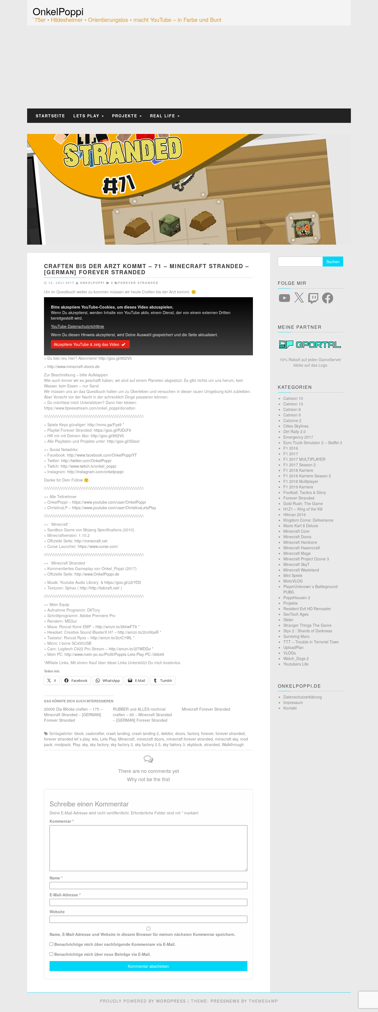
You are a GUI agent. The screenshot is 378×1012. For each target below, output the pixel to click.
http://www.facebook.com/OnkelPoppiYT (102, 455)
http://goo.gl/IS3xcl (123, 441)
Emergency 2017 (298, 437)
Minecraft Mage (297, 553)
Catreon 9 (292, 415)
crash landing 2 (145, 733)
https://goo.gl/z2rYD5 (122, 582)
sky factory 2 (122, 744)
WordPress (171, 1001)
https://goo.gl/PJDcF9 (112, 430)
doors (180, 733)
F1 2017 (290, 453)
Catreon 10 (293, 398)
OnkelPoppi (58, 11)
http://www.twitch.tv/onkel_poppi (88, 466)
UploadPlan (293, 647)
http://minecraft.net (90, 540)
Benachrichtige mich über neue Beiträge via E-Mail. (102, 954)
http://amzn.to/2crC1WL (111, 637)
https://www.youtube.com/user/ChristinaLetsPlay (114, 507)
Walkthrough (233, 744)
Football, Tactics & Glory (304, 492)
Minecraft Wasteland (301, 570)
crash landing (118, 733)
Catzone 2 (292, 420)
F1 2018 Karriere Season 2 (307, 475)
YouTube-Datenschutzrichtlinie (77, 326)
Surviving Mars (296, 636)
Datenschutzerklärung (302, 697)
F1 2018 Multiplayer (300, 481)
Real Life (163, 115)
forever (207, 733)
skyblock (194, 744)
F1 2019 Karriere (298, 487)
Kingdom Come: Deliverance (308, 520)
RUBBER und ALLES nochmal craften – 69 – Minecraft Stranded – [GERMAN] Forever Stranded (142, 714)
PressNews (225, 1001)
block (79, 733)
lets (95, 739)
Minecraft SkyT (296, 564)
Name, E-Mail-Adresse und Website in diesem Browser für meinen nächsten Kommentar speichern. (142, 934)
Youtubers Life (296, 664)
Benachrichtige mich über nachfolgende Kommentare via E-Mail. (115, 944)
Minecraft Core (296, 531)
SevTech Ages (296, 614)
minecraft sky (226, 739)
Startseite (50, 115)
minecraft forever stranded (189, 739)
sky (85, 744)
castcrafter (95, 733)
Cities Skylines (296, 426)
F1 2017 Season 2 (299, 464)
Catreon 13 (293, 404)
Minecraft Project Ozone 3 (306, 558)
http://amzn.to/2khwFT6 (116, 626)
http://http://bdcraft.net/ (100, 588)
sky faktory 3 (174, 744)
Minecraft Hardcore (300, 542)
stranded (212, 744)
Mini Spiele (292, 575)
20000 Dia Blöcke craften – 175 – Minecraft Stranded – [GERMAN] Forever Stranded (73, 714)
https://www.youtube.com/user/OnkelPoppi (109, 502)
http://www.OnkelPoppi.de (96, 574)
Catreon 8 (292, 409)
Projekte (125, 115)
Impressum (293, 702)
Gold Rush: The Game (303, 503)
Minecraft (126, 739)
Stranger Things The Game (307, 625)
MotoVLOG (293, 581)
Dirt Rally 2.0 (294, 431)
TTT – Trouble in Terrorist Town (311, 642)
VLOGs (289, 653)
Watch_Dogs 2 (296, 658)
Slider (288, 619)
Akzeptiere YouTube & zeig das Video (86, 344)
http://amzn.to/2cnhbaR (138, 632)
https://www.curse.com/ (98, 546)
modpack (63, 744)
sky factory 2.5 (147, 744)
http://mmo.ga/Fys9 (104, 424)
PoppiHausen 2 (296, 597)
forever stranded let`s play (67, 739)
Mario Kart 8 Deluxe (300, 525)
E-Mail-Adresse (65, 894)
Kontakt (290, 708)
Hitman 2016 (294, 514)
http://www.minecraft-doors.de (73, 366)
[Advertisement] (189, 67)
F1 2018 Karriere (298, 470)
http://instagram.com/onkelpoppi (95, 471)
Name (56, 878)
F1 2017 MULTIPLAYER (304, 459)
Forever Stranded (138, 283)
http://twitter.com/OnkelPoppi (86, 460)
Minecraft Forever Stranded (206, 709)
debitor (167, 733)
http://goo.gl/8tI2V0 (115, 358)
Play (76, 744)
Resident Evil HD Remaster (307, 608)
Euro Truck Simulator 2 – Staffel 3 (312, 442)
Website (57, 911)
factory (193, 733)
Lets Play (87, 115)
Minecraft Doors (297, 536)
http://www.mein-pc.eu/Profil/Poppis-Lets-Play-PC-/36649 (114, 654)
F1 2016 (290, 448)
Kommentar (62, 821)
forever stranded (230, 733)
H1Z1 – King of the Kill (302, 509)
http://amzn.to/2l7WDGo (130, 648)
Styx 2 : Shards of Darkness (307, 630)
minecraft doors (150, 739)
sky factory (99, 744)
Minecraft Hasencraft (301, 547)
